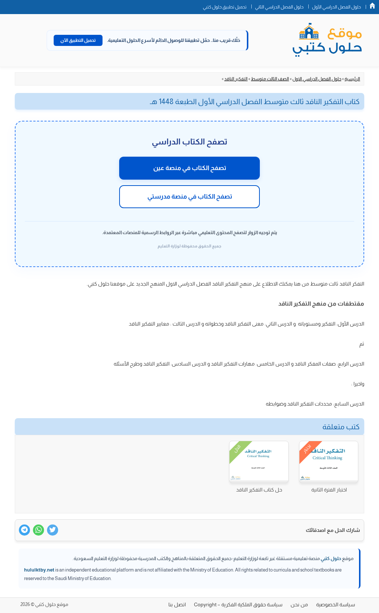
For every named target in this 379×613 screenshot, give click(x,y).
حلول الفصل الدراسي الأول (336, 7)
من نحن (299, 604)
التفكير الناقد (236, 78)
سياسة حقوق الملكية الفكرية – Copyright (238, 604)
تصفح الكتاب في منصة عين (189, 167)
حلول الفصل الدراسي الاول (316, 78)
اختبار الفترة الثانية (329, 490)
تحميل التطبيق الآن (78, 40)
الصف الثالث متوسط (270, 78)
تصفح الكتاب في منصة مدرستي (189, 196)
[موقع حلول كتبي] (327, 40)
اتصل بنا (177, 604)
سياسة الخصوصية (335, 604)
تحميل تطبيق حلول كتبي (224, 7)
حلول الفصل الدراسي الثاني (279, 7)
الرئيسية (352, 78)
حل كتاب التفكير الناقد (259, 490)
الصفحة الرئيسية (372, 5)
